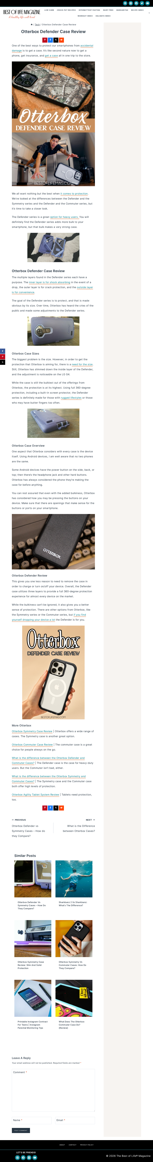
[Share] (2, 351)
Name (17, 1120)
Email (61, 1120)
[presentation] (32, 878)
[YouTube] (147, 3)
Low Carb (49, 10)
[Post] (55, 40)
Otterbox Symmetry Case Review (32, 731)
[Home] (32, 24)
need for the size (82, 364)
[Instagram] (131, 3)
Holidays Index (103, 16)
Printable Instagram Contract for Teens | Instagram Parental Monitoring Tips (33, 1024)
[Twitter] (142, 3)
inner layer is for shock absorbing (49, 282)
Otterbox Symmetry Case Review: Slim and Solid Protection (31, 965)
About (62, 1145)
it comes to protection (74, 193)
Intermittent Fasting (89, 10)
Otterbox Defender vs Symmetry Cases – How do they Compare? (28, 828)
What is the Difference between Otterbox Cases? (79, 825)
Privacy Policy (87, 1145)
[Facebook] (136, 3)
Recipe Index (137, 10)
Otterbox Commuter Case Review (32, 744)
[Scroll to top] (148, 1139)
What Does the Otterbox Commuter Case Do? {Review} (72, 1024)
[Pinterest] (125, 3)
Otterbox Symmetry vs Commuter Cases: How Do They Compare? (72, 965)
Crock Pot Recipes (66, 10)
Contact (72, 1145)
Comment (20, 1072)
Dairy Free (108, 10)
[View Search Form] (149, 13)
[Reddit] (61, 40)
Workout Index (85, 16)
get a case (51, 55)
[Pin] (44, 40)
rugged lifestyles (71, 397)
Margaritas (122, 10)
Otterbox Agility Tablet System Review (35, 794)
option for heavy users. (64, 216)
